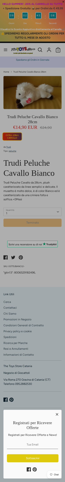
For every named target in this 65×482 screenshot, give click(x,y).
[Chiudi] (57, 414)
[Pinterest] (35, 469)
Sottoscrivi (32, 458)
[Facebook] (29, 469)
